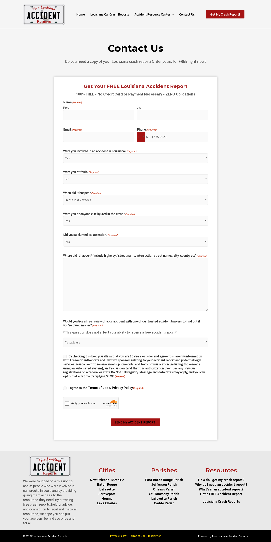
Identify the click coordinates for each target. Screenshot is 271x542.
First (66, 107)
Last (140, 107)
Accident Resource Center (152, 14)
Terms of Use (137, 535)
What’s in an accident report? (221, 489)
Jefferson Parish (164, 484)
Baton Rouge (107, 484)
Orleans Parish (164, 489)
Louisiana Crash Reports (221, 501)
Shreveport (107, 494)
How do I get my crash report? (221, 480)
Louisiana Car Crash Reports (109, 14)
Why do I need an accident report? (221, 484)
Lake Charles (107, 503)
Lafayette (107, 489)
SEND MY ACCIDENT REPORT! (136, 422)
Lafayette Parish (164, 498)
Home (80, 14)
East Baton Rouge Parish (164, 480)
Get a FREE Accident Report (221, 494)
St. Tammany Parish (164, 494)
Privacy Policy (122, 388)
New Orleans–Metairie (107, 480)
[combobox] (141, 137)
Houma (107, 498)
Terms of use (98, 388)
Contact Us (187, 14)
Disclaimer (154, 535)
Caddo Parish (164, 503)
